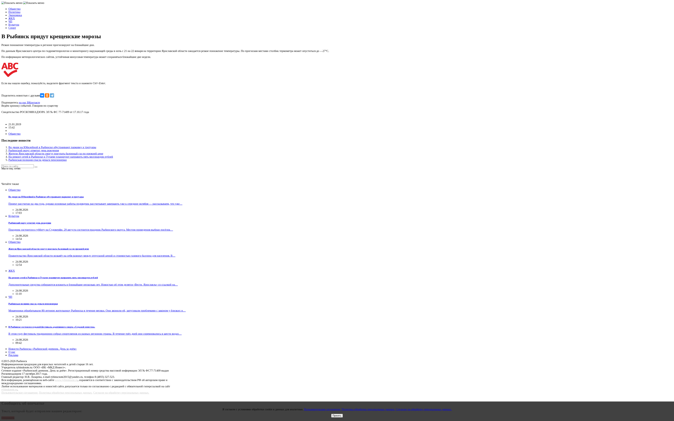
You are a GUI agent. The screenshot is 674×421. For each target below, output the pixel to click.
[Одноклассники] (47, 95)
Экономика (15, 15)
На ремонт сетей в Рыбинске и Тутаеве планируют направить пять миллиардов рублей (60, 156)
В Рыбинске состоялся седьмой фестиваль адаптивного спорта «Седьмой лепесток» (51, 327)
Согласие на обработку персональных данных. (121, 392)
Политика (14, 12)
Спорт (12, 27)
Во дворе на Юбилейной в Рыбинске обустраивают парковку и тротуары (52, 147)
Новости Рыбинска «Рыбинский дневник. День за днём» (42, 348)
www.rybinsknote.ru (66, 380)
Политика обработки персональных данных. (65, 392)
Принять (337, 415)
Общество (14, 8)
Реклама (13, 355)
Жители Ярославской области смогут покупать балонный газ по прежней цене (55, 153)
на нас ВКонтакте (29, 102)
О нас (11, 351)
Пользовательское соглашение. (19, 392)
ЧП (10, 21)
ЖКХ (11, 18)
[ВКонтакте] (42, 95)
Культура (13, 24)
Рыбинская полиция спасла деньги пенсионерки (37, 159)
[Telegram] (52, 95)
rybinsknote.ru (9, 389)
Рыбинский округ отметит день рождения (33, 150)
